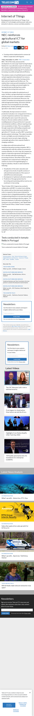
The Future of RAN (8, 266)
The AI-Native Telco (9, 293)
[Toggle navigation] (30, 2)
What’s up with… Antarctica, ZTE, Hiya (15, 498)
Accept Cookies (9, 705)
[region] (16, 703)
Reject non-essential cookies (23, 704)
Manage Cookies (16, 710)
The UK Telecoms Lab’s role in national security (16, 388)
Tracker (17, 259)
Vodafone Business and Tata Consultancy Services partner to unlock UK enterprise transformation (16, 281)
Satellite (12, 259)
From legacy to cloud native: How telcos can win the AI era (16, 411)
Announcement (7, 256)
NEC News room (9, 46)
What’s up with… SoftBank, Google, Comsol (14, 268)
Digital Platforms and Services (10, 258)
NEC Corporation (24, 59)
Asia (13, 256)
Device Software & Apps (21, 256)
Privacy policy (22, 319)
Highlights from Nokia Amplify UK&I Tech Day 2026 (16, 434)
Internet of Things (13, 16)
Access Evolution (7, 495)
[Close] (30, 692)
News (7, 259)
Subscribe (16, 316)
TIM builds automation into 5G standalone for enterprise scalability (16, 458)
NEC (4, 259)
